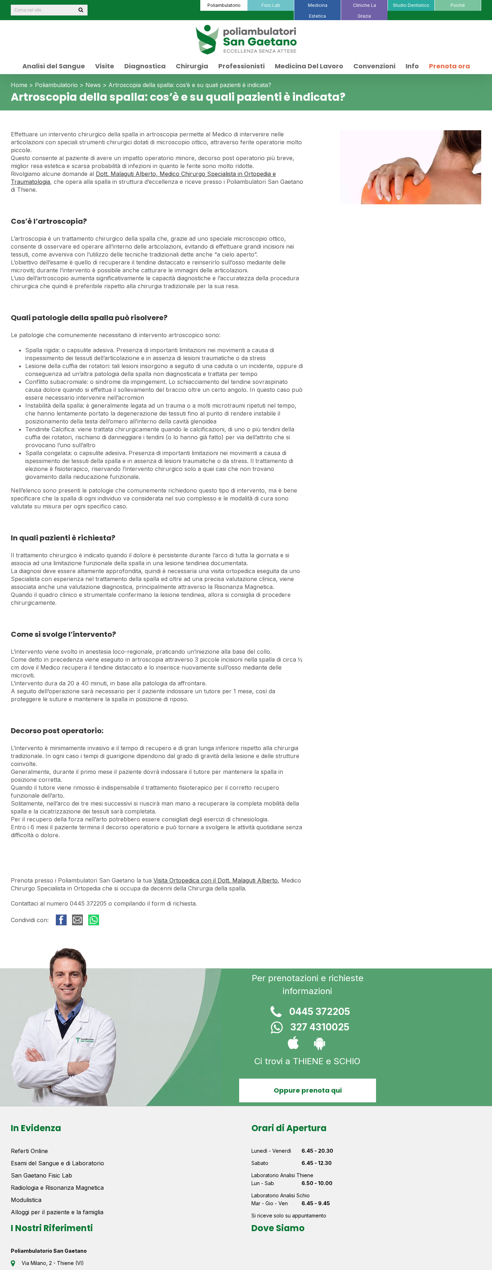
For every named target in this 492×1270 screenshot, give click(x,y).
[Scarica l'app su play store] (321, 1043)
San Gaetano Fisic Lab (41, 1175)
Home (19, 85)
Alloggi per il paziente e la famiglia (57, 1212)
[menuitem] (223, 5)
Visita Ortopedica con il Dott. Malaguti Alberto (215, 880)
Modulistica (26, 1199)
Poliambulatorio (56, 85)
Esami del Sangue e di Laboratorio (57, 1163)
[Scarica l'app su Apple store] (294, 1043)
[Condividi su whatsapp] (93, 920)
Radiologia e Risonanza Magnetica (57, 1187)
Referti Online (29, 1151)
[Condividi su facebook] (61, 920)
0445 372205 (319, 1011)
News (93, 85)
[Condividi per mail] (77, 920)
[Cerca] (81, 10)
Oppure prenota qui (307, 1090)
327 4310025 (319, 1027)
